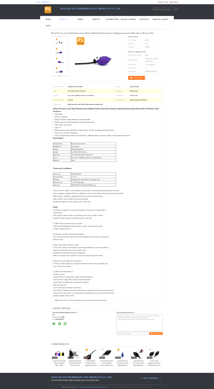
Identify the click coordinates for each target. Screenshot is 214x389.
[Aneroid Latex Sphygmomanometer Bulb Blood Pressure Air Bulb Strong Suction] (154, 353)
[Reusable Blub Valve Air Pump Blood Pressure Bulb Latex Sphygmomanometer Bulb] (106, 353)
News (48, 26)
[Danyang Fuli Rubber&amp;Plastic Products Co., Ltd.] (48, 9)
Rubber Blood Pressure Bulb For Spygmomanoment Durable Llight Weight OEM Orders (91, 365)
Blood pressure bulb (78, 144)
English (174, 2)
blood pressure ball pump (99, 300)
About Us (96, 19)
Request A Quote (163, 2)
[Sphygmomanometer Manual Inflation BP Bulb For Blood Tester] (75, 353)
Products (63, 19)
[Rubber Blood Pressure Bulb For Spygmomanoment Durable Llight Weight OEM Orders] (91, 353)
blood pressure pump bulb (82, 300)
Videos (80, 19)
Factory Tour (112, 19)
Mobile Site (66, 387)
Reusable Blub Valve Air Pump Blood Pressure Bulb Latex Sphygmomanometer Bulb (106, 365)
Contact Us (144, 19)
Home (48, 19)
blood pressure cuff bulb (66, 300)
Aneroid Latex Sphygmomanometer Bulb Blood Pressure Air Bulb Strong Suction (154, 365)
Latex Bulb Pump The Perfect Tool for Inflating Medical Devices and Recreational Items (122, 365)
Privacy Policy (73, 387)
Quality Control (128, 19)
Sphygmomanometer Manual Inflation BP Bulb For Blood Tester (75, 364)
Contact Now (138, 78)
